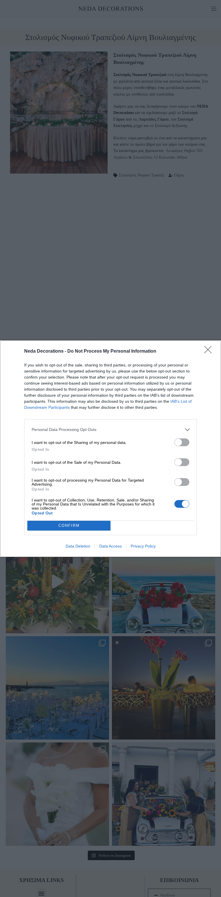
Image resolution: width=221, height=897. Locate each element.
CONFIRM (69, 525)
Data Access (110, 546)
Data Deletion (78, 546)
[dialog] (110, 448)
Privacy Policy (143, 546)
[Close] (209, 351)
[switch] (181, 442)
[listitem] (110, 430)
